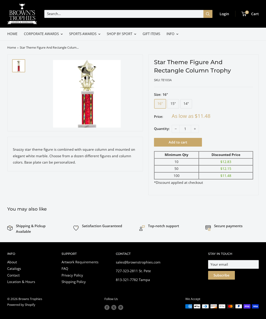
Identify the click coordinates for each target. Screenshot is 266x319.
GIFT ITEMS (151, 33)
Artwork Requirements (80, 262)
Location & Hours (21, 281)
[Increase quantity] (195, 129)
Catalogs (14, 268)
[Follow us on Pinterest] (120, 307)
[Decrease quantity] (176, 129)
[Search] (207, 14)
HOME (12, 33)
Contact (13, 275)
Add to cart (178, 142)
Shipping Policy (74, 281)
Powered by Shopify (21, 305)
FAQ (65, 268)
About (12, 262)
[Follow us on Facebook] (106, 307)
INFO (170, 33)
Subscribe (221, 275)
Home (11, 47)
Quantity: (162, 128)
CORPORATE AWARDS (41, 33)
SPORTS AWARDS (82, 33)
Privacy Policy (72, 275)
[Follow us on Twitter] (113, 307)
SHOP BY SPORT (119, 33)
